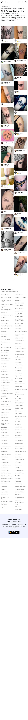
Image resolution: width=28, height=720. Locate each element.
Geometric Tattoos (5, 470)
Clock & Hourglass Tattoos (7, 380)
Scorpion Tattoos (19, 405)
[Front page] (1, 2)
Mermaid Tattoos (19, 323)
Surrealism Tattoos (19, 448)
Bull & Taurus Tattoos (6, 358)
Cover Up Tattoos (5, 390)
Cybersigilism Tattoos (6, 401)
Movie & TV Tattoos (19, 338)
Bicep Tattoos (4, 344)
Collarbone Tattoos (5, 382)
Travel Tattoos (18, 475)
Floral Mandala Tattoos (6, 454)
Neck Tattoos (18, 346)
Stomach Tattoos (19, 443)
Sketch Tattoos (18, 413)
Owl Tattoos (17, 359)
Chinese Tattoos (4, 377)
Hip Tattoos (3, 489)
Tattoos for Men (18, 456)
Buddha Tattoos (4, 355)
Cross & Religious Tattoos (7, 393)
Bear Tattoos (4, 334)
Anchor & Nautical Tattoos (7, 304)
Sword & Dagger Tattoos (20, 451)
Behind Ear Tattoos (5, 339)
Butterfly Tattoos (4, 361)
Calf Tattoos (3, 363)
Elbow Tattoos (4, 432)
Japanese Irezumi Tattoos (7, 501)
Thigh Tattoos (18, 462)
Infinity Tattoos (4, 494)
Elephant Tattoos (5, 435)
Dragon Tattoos (4, 420)
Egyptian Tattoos (5, 429)
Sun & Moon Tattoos (19, 446)
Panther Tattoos (18, 362)
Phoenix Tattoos (18, 370)
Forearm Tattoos (4, 462)
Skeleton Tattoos (18, 411)
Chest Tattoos (4, 371)
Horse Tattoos (4, 492)
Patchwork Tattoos (19, 365)
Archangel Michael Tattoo (7, 315)
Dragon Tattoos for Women (5, 423)
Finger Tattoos (4, 451)
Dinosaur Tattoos (5, 412)
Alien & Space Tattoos (6, 297)
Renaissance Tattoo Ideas (21, 389)
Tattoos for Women (19, 459)
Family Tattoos (4, 443)
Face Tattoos (4, 440)
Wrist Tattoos (18, 506)
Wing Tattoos (18, 494)
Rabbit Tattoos (18, 381)
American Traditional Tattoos (6, 300)
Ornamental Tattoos (19, 354)
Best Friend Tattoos (5, 342)
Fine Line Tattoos (5, 448)
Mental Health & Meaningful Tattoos (19, 319)
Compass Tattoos (5, 385)
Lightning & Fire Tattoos (20, 297)
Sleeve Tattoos (18, 421)
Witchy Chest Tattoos (20, 497)
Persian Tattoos (18, 367)
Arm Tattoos (4, 317)
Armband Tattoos (5, 320)
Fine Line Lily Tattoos (5, 446)
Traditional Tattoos (19, 470)
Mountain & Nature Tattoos (19, 334)
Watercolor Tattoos (19, 489)
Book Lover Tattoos (5, 352)
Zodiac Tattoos (18, 509)
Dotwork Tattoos (4, 417)
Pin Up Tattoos (18, 373)
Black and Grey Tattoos (6, 347)
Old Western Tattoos (19, 351)
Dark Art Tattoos (4, 404)
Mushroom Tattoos (19, 340)
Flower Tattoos (4, 456)
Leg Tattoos (3, 507)
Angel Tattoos (4, 307)
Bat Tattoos (3, 331)
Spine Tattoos (18, 432)
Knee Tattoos (4, 504)
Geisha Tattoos (4, 467)
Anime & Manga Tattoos (6, 309)
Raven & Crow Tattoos (20, 384)
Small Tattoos (18, 424)
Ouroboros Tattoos (19, 357)
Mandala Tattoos (19, 305)
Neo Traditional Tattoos (20, 348)
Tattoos (20, 1)
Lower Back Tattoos (19, 303)
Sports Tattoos (18, 435)
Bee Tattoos (3, 336)
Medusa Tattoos (18, 313)
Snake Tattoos (18, 427)
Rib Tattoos (17, 392)
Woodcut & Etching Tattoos (19, 503)
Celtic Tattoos (4, 369)
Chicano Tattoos (4, 374)
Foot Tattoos (4, 459)
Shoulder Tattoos (19, 408)
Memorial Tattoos (19, 316)
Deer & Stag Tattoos (5, 407)
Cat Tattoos (3, 366)
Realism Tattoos (18, 386)
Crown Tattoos (4, 396)
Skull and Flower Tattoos (20, 416)
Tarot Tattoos (18, 454)
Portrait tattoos (18, 378)
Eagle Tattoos (4, 427)
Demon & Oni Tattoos (6, 409)
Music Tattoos (18, 343)
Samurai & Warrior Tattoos (19, 399)
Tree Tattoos (18, 478)
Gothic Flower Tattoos (6, 473)
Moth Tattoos (18, 328)
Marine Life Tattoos (19, 308)
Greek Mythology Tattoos (6, 478)
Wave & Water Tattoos (20, 492)
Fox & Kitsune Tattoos (6, 465)
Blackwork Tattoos (5, 350)
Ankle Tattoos (4, 312)
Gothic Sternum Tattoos (6, 475)
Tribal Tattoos (18, 481)
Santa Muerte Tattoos (20, 402)
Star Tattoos (17, 438)
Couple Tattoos (4, 388)
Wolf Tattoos (18, 500)
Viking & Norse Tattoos (20, 486)
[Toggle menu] (25, 2)
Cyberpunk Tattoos (5, 398)
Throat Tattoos (18, 465)
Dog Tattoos (3, 415)
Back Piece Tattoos (5, 328)
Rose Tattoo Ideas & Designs (19, 395)
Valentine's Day (18, 484)
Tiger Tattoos (18, 467)
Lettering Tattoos (19, 294)
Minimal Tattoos (18, 325)
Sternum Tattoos (19, 440)
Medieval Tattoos (19, 311)
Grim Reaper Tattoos (5, 481)
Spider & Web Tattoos (20, 429)
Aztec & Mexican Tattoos (6, 325)
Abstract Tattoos (4, 294)
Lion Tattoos (18, 300)
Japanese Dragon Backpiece (5, 498)
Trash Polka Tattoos (19, 473)
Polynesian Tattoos (19, 375)
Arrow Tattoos (4, 323)
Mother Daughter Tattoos (21, 331)
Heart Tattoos (4, 486)
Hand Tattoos (4, 484)
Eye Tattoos (3, 438)
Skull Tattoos (18, 419)
